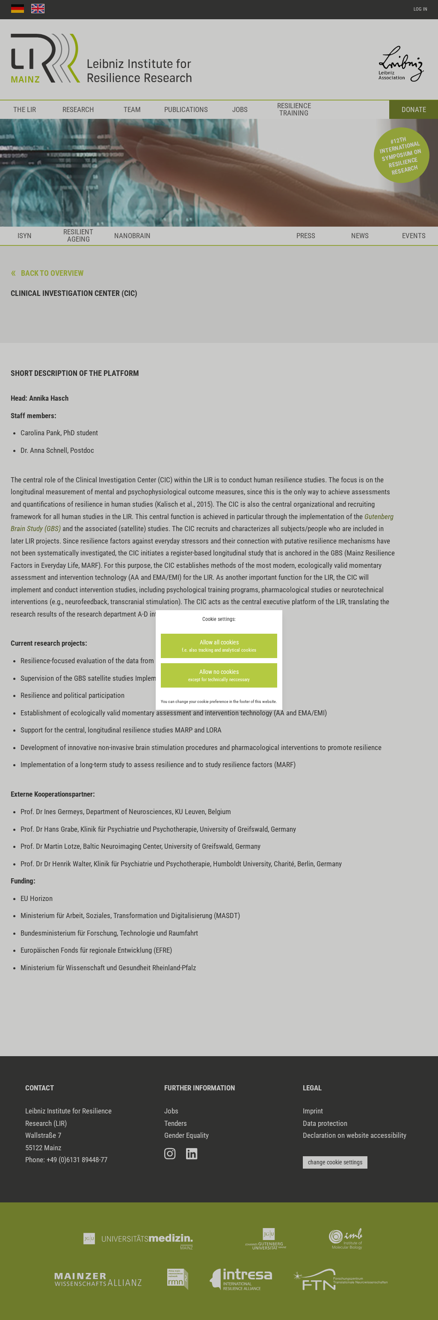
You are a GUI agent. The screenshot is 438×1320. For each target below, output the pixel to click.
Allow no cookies (219, 675)
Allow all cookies (219, 646)
